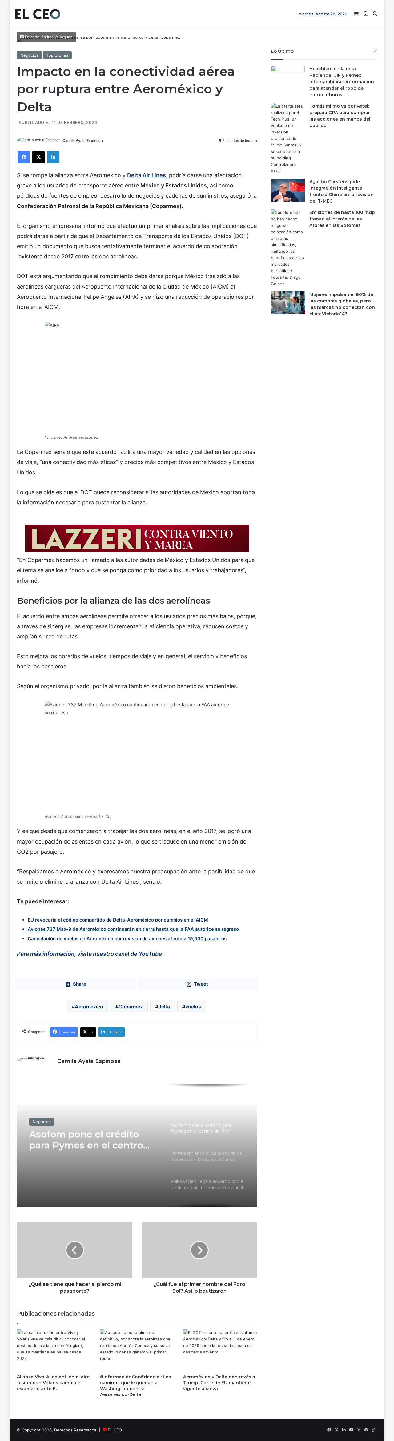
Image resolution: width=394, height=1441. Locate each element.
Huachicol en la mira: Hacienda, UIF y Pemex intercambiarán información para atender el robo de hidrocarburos (341, 81)
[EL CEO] (37, 13)
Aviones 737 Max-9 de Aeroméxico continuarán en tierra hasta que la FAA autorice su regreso (133, 929)
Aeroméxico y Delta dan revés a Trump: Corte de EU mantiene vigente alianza (219, 1382)
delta (164, 1007)
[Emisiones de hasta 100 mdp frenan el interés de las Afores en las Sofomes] (288, 248)
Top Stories (57, 55)
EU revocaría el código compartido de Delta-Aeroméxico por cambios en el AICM (118, 920)
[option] (137, 1145)
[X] (38, 157)
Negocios (29, 55)
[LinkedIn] (53, 157)
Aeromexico (89, 1007)
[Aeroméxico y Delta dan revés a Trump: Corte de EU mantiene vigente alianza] (220, 1350)
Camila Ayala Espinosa (82, 140)
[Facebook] (24, 157)
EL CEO (115, 1429)
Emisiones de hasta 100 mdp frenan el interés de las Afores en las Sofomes (342, 219)
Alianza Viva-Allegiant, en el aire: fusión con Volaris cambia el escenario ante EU (53, 1382)
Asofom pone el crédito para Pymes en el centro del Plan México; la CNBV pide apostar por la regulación (87, 1140)
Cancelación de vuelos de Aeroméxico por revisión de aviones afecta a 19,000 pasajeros (127, 939)
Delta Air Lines (146, 175)
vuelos (193, 1007)
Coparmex (131, 1007)
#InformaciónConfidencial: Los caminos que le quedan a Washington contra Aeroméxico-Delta (135, 1385)
